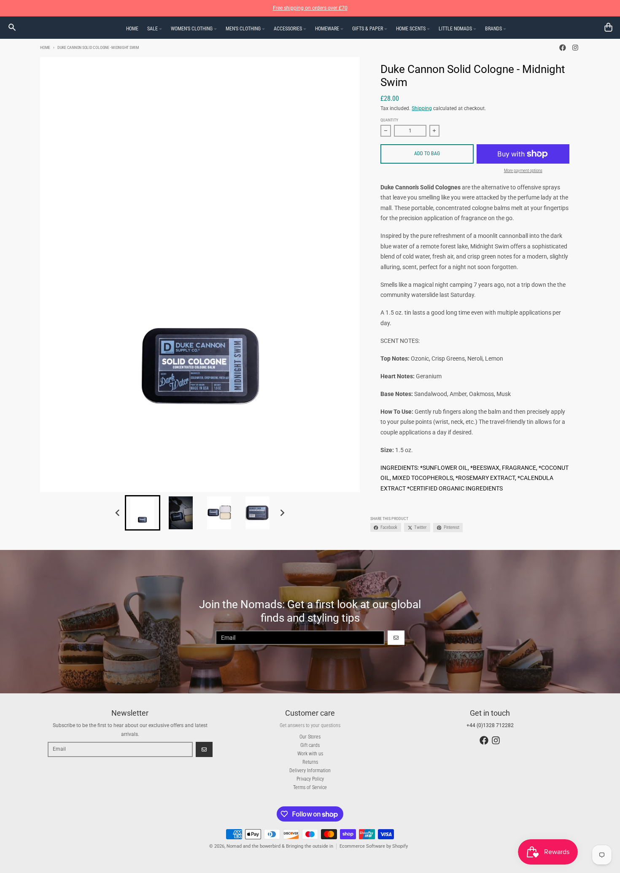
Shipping (422, 108)
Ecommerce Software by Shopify (374, 846)
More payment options (523, 170)
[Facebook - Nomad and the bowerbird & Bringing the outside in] (563, 48)
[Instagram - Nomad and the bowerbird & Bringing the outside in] (575, 48)
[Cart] (608, 27)
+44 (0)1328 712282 (490, 725)
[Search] (12, 27)
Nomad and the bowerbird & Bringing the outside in (279, 846)
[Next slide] (282, 512)
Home (45, 47)
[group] (142, 513)
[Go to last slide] (118, 512)
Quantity (389, 120)
